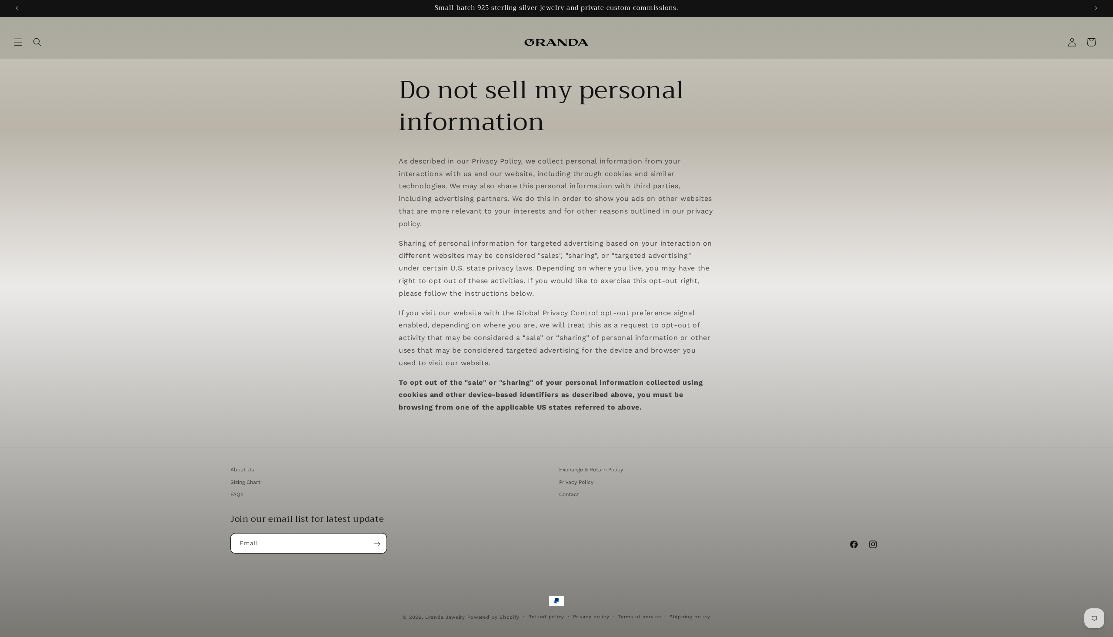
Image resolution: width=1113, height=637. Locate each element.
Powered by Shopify (493, 617)
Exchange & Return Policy (591, 470)
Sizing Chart (245, 482)
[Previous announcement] (17, 8)
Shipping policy (690, 616)
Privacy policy (591, 616)
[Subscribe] (377, 544)
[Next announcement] (1096, 8)
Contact (569, 495)
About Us (242, 470)
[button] (18, 42)
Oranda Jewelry (445, 617)
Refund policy (546, 616)
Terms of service (639, 616)
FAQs (236, 495)
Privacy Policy (576, 482)
